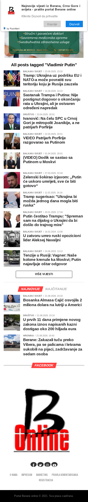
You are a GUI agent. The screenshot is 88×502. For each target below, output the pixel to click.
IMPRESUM (26, 475)
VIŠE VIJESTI (44, 274)
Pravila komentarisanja (65, 475)
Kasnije (52, 24)
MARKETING (42, 475)
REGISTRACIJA (46, 480)
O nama (13, 475)
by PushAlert (13, 28)
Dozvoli (74, 24)
